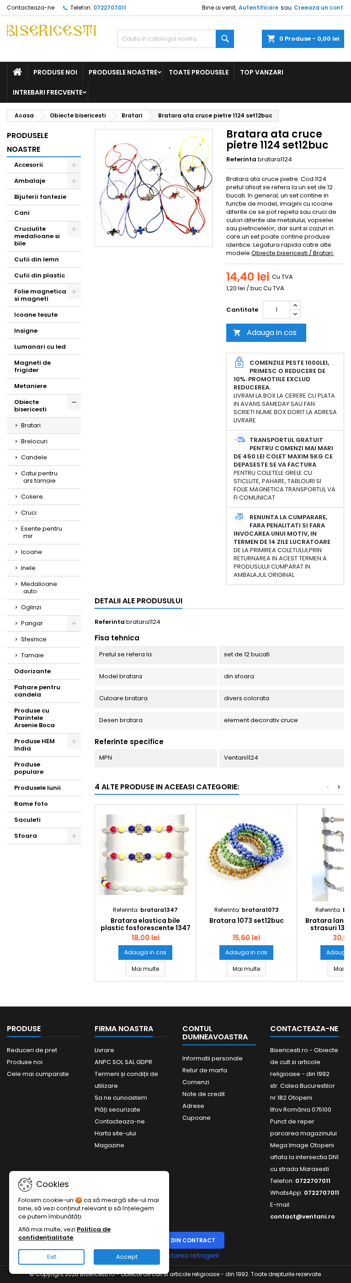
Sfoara (25, 835)
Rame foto (31, 803)
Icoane (31, 552)
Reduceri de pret (32, 1050)
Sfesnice (34, 639)
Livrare (104, 1050)
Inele (28, 568)
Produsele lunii (37, 787)
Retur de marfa (204, 1070)
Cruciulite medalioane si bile (37, 236)
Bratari (31, 425)
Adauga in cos (265, 332)
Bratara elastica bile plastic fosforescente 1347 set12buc (146, 928)
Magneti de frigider (32, 366)
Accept (127, 1256)
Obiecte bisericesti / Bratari (292, 253)
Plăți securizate (117, 1109)
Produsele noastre (123, 72)
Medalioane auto (39, 588)
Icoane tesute (36, 314)
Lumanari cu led (40, 346)
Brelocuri (34, 441)
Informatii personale (212, 1058)
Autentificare (258, 7)
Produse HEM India (34, 745)
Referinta (241, 159)
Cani (22, 212)
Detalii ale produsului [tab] (138, 601)
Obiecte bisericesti (30, 406)
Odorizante (32, 671)
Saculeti (27, 819)
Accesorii (28, 164)
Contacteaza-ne (30, 7)
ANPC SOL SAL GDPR (123, 1062)
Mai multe (148, 968)
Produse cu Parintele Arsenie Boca (34, 717)
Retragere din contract (175, 1240)
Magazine (109, 1145)
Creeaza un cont (318, 7)
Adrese (193, 1106)
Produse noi (55, 72)
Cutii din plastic (39, 275)
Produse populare (28, 768)
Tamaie (32, 655)
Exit (51, 1256)
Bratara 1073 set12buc (246, 920)
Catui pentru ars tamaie (39, 477)
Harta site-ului (115, 1133)
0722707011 (109, 7)
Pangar (32, 623)
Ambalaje (29, 180)
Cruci (29, 512)
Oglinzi (31, 607)
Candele (34, 457)
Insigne (25, 330)
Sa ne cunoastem (121, 1097)
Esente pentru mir (41, 532)
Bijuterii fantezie (40, 196)
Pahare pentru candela (37, 691)
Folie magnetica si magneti (40, 295)
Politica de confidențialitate (64, 1233)
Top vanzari (261, 72)
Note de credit (203, 1094)
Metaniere (30, 386)
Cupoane (196, 1117)
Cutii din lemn (36, 259)
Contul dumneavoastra (215, 1032)
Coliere (32, 496)
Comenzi (195, 1082)
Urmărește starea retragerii (175, 1255)
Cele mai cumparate (38, 1074)
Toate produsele (199, 72)
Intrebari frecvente (47, 92)
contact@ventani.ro (302, 1216)
